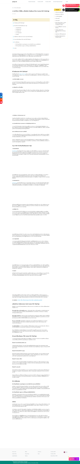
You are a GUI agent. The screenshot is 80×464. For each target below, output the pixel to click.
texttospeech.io (14, 182)
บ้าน (12, 7)
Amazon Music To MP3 (54, 455)
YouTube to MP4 (53, 453)
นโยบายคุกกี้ (57, 18)
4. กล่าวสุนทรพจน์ (18, 32)
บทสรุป (15, 48)
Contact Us (39, 451)
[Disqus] (40, 436)
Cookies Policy (14, 453)
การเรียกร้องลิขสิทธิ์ (58, 16)
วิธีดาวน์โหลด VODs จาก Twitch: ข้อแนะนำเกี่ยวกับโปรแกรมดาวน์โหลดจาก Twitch (60, 23)
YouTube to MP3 (53, 451)
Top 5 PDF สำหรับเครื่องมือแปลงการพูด (20, 25)
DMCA (26, 451)
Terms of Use (14, 451)
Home (39, 453)
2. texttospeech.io (18, 29)
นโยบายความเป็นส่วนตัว (59, 12)
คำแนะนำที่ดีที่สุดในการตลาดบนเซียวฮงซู (60, 27)
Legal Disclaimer (14, 455)
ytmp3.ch (14, 1)
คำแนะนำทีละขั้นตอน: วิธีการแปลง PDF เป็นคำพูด (22, 39)
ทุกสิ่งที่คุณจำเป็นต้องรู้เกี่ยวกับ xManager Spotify (60, 37)
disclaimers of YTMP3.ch (59, 14)
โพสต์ (15, 7)
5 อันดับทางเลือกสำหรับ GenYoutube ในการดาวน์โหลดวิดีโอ (60, 30)
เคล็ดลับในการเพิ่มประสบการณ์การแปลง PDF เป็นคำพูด (23, 36)
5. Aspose (17, 34)
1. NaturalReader (18, 27)
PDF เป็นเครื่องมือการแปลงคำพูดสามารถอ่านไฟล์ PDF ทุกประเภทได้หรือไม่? (28, 44)
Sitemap (26, 455)
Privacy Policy (27, 453)
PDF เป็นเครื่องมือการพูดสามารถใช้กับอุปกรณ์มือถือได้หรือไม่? (26, 45)
